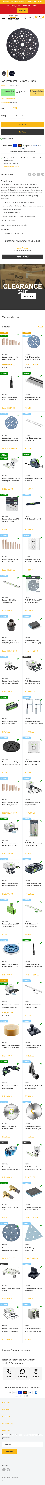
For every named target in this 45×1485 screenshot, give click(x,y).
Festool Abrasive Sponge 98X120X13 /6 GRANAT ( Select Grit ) (33, 1208)
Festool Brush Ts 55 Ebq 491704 (10, 1208)
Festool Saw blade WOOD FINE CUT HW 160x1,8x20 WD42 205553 (33, 1128)
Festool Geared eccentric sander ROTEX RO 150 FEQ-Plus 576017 (10, 1006)
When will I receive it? (8, 99)
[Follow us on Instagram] (8, 1469)
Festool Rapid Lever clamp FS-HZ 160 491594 (33, 844)
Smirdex (3, 86)
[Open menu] (3, 18)
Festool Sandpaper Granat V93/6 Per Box (33, 1249)
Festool (5, 354)
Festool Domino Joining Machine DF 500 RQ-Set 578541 (32, 682)
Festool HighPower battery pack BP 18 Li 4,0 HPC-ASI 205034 (33, 884)
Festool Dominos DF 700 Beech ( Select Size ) (10, 561)
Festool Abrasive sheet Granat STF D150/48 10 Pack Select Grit (32, 358)
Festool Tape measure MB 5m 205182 (33, 480)
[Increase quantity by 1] (22, 115)
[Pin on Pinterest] (34, 174)
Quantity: (3, 116)
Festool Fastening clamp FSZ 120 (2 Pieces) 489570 (34, 723)
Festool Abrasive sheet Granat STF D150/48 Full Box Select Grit (10, 439)
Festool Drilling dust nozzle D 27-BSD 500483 (33, 1087)
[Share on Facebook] (29, 174)
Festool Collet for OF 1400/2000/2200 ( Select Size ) (10, 642)
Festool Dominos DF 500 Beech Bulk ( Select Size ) (10, 804)
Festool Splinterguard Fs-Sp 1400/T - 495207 (33, 399)
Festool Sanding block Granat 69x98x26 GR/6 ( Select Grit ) (33, 642)
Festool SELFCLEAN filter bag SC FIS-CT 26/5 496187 (33, 763)
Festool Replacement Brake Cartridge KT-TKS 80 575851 (11, 1168)
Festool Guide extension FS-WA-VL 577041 (33, 1006)
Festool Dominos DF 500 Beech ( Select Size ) (10, 358)
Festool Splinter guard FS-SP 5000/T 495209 (10, 520)
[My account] (30, 18)
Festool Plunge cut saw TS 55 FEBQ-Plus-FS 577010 (11, 480)
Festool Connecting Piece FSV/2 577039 (33, 439)
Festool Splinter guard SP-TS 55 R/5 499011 (11, 925)
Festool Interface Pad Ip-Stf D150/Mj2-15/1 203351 (11, 763)
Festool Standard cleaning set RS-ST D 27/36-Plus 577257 (10, 682)
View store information (11, 166)
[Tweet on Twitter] (38, 174)
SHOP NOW (28, 296)
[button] (5, 103)
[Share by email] (42, 174)
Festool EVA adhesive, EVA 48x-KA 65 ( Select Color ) (11, 1047)
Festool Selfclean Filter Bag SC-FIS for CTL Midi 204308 (33, 561)
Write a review (22, 257)
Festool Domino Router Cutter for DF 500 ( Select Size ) (10, 399)
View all (40, 327)
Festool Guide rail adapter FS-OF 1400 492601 (33, 1047)
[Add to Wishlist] (18, 335)
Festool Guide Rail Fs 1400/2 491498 (9, 601)
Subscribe (9, 1451)
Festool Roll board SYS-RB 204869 (11, 1289)
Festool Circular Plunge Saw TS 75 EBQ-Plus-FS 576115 (33, 1168)
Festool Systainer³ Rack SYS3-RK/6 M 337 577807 (33, 1330)
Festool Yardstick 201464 (33, 519)
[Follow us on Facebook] (4, 1469)
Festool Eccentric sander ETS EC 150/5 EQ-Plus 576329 (10, 844)
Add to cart (23, 124)
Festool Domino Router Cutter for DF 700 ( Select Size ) (33, 966)
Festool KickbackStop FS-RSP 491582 (33, 1289)
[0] (40, 17)
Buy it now (22, 132)
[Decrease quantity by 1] (10, 115)
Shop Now (22, 10)
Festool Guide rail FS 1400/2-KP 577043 (31, 925)
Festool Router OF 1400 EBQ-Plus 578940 (32, 804)
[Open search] (25, 18)
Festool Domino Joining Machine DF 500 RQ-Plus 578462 (10, 884)
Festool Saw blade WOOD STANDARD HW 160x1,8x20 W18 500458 (10, 1128)
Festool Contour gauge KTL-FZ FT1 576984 (9, 723)
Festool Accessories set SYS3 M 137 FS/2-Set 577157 (10, 1330)
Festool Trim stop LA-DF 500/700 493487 (10, 1087)
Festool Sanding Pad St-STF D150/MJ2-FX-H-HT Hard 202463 (10, 966)
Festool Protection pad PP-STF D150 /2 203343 (33, 601)
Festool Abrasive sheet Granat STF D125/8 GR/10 (10, 1249)
